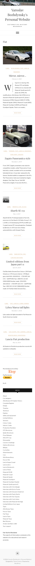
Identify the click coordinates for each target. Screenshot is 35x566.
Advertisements (7, 452)
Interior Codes (7, 425)
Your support (7, 526)
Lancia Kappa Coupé (9, 462)
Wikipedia (21, 335)
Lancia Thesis (7, 469)
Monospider (6, 440)
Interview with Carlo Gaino (11, 499)
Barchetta (18, 254)
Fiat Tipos (6, 514)
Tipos (4, 506)
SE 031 (24, 206)
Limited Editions (8, 418)
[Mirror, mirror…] (17, 55)
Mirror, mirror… (17, 75)
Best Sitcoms (7, 521)
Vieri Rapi (13, 154)
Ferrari (11, 151)
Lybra (21, 303)
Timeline (5, 408)
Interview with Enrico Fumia (11, 489)
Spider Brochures (8, 433)
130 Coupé (12, 331)
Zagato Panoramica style (17, 158)
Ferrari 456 (6, 460)
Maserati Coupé (8, 474)
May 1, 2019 (16, 214)
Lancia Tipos (6, 516)
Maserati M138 (7, 472)
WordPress (17, 563)
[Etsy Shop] (12, 371)
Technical (6, 410)
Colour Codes (7, 423)
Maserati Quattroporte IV (10, 484)
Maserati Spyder (8, 477)
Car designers (7, 398)
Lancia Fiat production (17, 339)
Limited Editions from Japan (11, 504)
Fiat (21, 68)
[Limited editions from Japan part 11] (17, 247)
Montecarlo (13, 335)
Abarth (15, 206)
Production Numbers (9, 428)
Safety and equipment (9, 415)
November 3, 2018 (17, 311)
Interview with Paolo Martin (11, 494)
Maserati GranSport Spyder (11, 482)
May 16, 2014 (17, 342)
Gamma (23, 331)
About (5, 396)
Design (5, 405)
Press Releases (7, 435)
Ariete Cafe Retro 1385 (10, 524)
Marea (26, 303)
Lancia (26, 68)
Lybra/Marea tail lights (17, 307)
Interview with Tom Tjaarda (11, 496)
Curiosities (6, 450)
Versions (5, 420)
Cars (7, 68)
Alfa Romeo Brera (8, 457)
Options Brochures (8, 445)
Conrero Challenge (8, 442)
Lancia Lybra (6, 465)
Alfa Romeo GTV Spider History (12, 401)
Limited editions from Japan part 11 (17, 263)
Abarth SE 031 (17, 210)
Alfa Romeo (15, 68)
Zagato (20, 154)
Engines (5, 413)
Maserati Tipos (7, 519)
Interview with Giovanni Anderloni (13, 492)
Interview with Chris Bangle (11, 487)
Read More (17, 112)
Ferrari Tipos (7, 511)
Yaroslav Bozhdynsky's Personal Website (17, 15)
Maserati (17, 71)
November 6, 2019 (17, 162)
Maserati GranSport (9, 479)
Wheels (5, 447)
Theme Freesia (17, 561)
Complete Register (8, 403)
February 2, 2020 (17, 79)
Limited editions (17, 257)
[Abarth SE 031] (17, 200)
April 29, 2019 (17, 267)
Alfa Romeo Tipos (8, 509)
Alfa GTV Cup (7, 438)
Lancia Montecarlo (8, 467)
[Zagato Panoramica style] (17, 136)
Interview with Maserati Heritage (13, 501)
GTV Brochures (7, 430)
